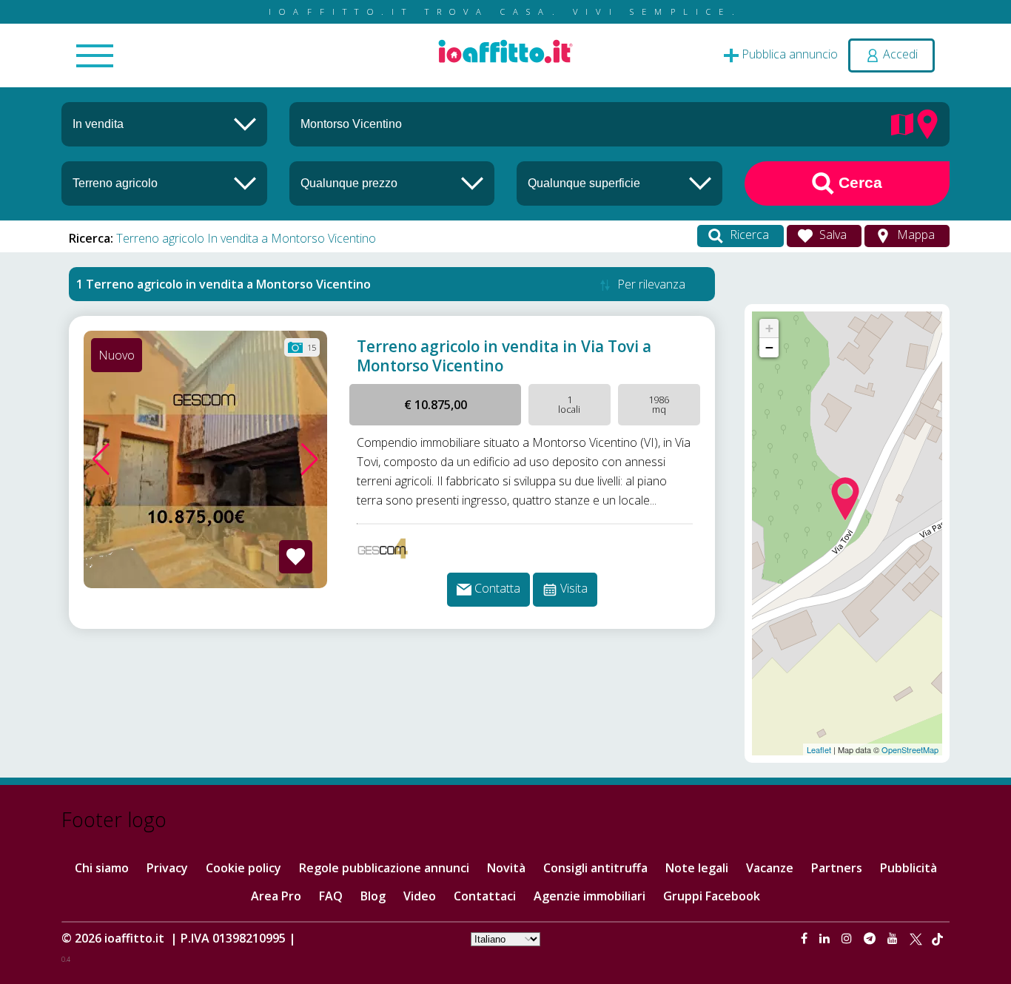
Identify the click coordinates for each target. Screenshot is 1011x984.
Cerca (858, 182)
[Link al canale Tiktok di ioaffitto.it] (937, 938)
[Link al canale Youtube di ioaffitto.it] (894, 938)
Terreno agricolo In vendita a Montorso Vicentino (246, 238)
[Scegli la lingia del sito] (505, 938)
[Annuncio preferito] (296, 557)
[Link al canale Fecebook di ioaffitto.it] (805, 938)
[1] (392, 183)
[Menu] (94, 56)
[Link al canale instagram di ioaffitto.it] (848, 938)
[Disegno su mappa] (902, 123)
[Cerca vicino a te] (927, 123)
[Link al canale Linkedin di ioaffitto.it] (826, 938)
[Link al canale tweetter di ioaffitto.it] (916, 938)
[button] (101, 459)
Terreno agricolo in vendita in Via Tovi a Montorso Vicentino (504, 356)
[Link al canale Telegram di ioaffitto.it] (871, 938)
